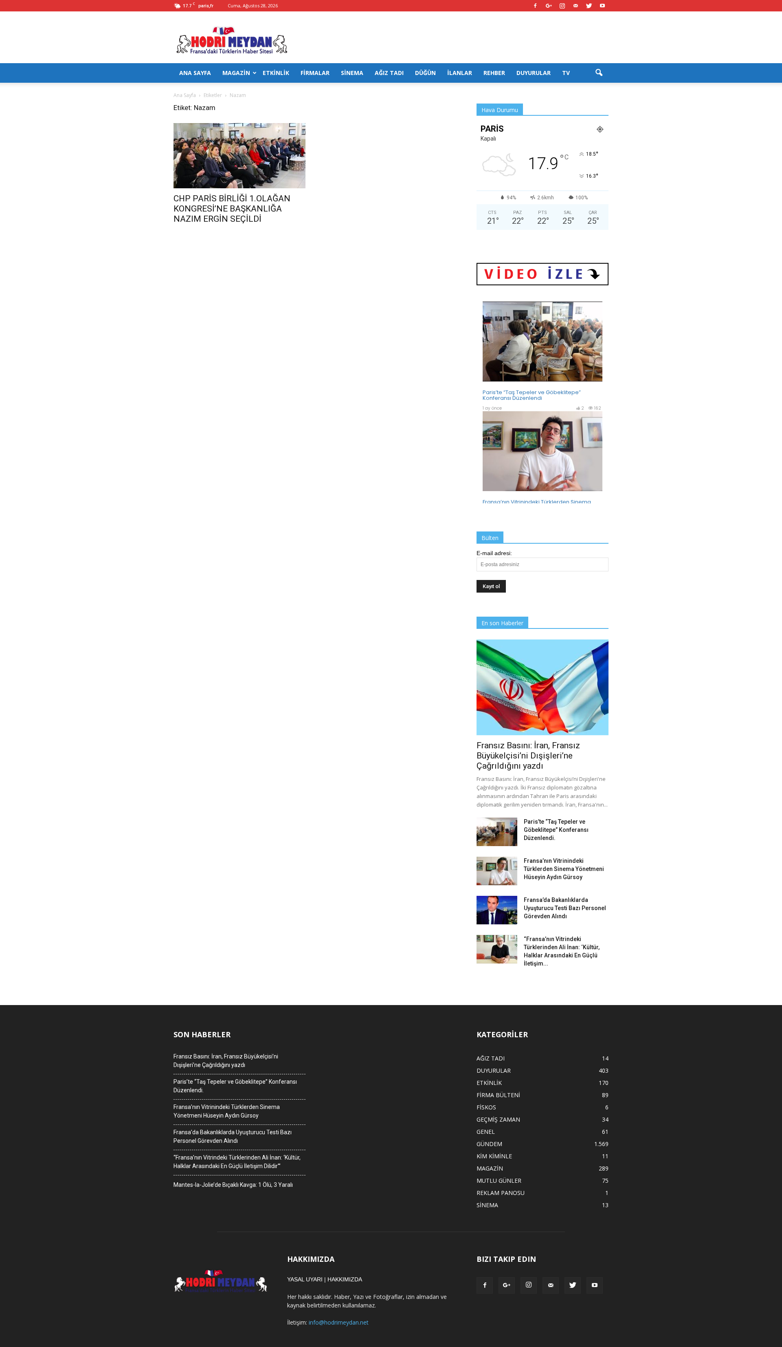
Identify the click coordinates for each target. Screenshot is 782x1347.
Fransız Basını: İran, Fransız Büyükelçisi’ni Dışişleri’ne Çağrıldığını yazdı (528, 756)
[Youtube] (602, 5)
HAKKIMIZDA (344, 1279)
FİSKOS (486, 1107)
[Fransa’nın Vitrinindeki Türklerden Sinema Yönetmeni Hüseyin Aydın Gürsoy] (497, 871)
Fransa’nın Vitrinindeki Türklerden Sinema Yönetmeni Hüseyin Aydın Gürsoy (564, 869)
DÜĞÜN (425, 73)
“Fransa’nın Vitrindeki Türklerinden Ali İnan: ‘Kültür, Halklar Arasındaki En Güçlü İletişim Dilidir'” (237, 1161)
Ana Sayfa (185, 95)
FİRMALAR (315, 73)
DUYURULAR (533, 73)
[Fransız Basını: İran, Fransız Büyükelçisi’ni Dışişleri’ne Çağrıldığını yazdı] (542, 687)
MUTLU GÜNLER (499, 1180)
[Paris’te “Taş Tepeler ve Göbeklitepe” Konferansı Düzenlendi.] (497, 832)
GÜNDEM (489, 1144)
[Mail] (575, 5)
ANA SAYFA (195, 73)
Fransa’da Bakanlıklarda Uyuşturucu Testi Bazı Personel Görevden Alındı (565, 908)
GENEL (486, 1131)
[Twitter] (589, 5)
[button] (598, 73)
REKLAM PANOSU (501, 1193)
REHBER (494, 73)
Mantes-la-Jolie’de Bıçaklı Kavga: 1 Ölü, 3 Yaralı (233, 1185)
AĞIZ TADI (389, 73)
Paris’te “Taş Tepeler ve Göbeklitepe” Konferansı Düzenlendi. (556, 829)
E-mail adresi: (494, 553)
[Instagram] (562, 5)
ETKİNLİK (276, 73)
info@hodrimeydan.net (339, 1322)
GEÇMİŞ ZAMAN (498, 1119)
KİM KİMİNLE (494, 1156)
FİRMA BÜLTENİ (498, 1095)
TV (566, 73)
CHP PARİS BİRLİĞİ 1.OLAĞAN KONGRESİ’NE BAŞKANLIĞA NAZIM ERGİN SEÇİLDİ (232, 209)
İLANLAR (459, 73)
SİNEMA (352, 73)
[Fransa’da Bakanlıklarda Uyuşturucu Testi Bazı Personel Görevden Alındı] (497, 910)
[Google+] (549, 5)
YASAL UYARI (305, 1279)
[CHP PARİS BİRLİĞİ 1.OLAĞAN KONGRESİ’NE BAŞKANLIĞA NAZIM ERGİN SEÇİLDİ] (239, 155)
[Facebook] (535, 5)
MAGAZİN (236, 73)
